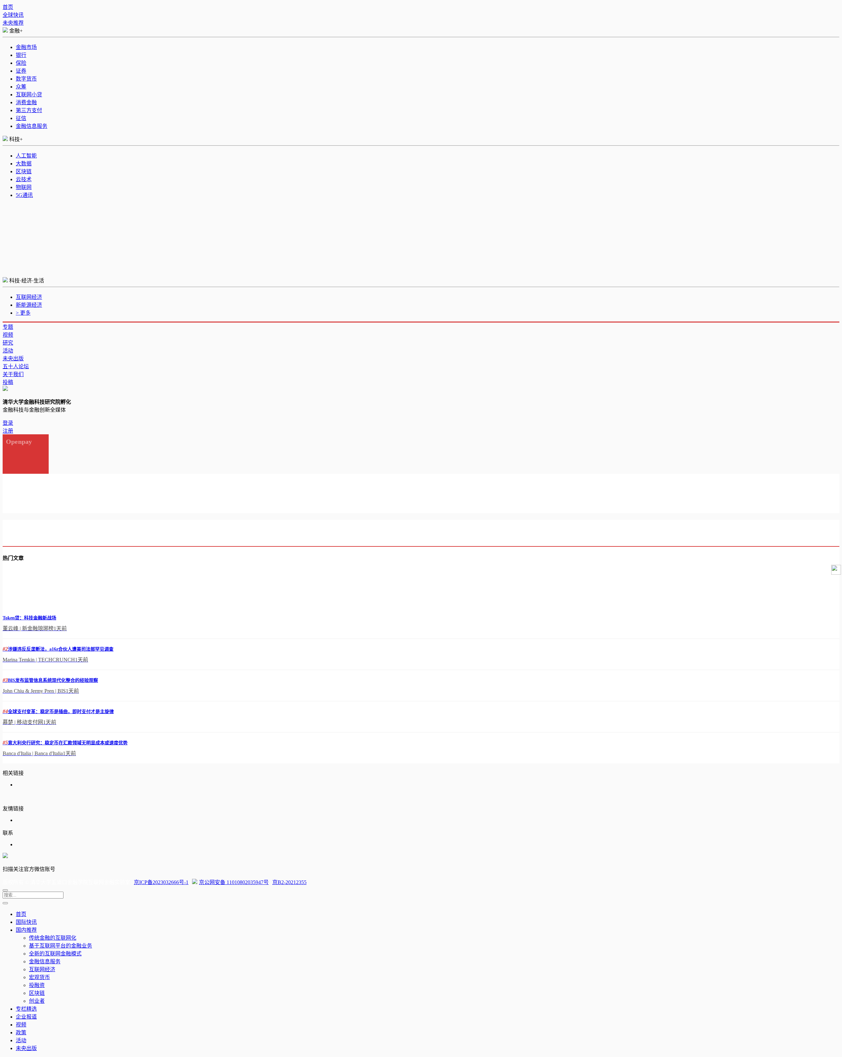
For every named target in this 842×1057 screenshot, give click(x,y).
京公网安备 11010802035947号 (234, 882)
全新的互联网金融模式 (55, 953)
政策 (21, 1032)
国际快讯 (26, 922)
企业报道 (26, 1017)
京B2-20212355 (289, 882)
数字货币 (26, 79)
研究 (8, 343)
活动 (8, 350)
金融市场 (26, 47)
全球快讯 (13, 15)
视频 (8, 335)
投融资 (37, 985)
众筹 (21, 86)
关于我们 (13, 374)
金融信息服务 (31, 126)
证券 (21, 71)
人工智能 (26, 155)
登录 (8, 423)
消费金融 (26, 102)
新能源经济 (29, 305)
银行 (21, 55)
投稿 (8, 382)
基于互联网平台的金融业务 (60, 946)
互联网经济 (29, 297)
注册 (8, 431)
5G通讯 (24, 195)
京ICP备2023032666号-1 (161, 882)
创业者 (37, 1001)
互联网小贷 (29, 94)
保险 (21, 63)
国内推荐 (26, 930)
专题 (8, 327)
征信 (21, 118)
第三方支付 (29, 110)
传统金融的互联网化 (52, 938)
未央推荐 (13, 23)
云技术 (24, 179)
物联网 (24, 187)
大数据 (24, 163)
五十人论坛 (16, 366)
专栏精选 (26, 1009)
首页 (8, 7)
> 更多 (23, 313)
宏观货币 (39, 977)
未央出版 (13, 358)
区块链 (24, 171)
